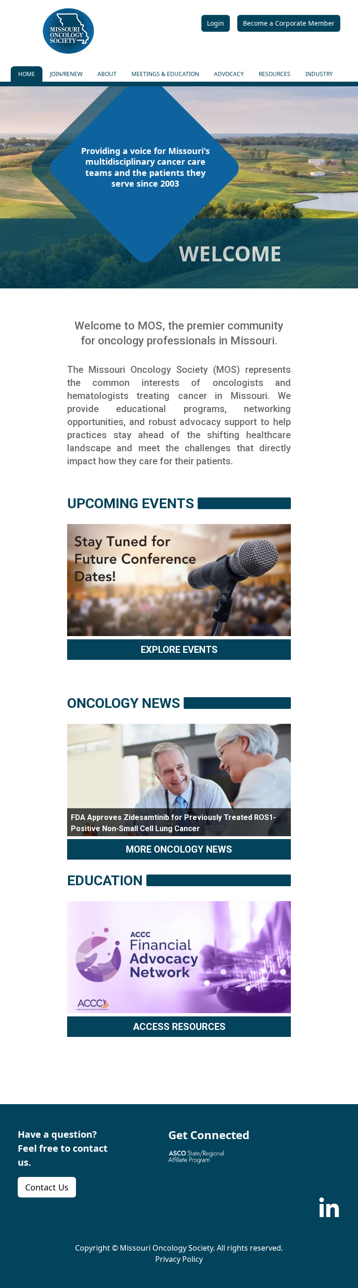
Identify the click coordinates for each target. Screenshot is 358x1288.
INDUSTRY (319, 74)
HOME (26, 74)
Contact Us (47, 1187)
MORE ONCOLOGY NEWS (179, 849)
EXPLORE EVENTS (179, 649)
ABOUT (107, 74)
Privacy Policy (179, 1259)
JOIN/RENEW (66, 74)
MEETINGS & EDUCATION (165, 74)
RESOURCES (274, 74)
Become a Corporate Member (289, 23)
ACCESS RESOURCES (179, 1026)
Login (215, 23)
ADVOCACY (229, 74)
